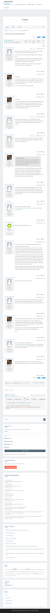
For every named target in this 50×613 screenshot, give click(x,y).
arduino (11, 569)
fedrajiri (9, 284)
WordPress (27, 610)
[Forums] (5, 30)
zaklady (39, 573)
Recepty (7, 447)
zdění (8, 575)
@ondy (16, 51)
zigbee (10, 575)
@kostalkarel (17, 76)
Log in (6, 595)
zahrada (35, 573)
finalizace (36, 569)
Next (43, 37)
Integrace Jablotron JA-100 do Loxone (21, 530)
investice (43, 569)
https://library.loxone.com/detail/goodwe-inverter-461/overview (27, 248)
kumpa (6, 201)
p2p (23, 571)
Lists (6, 435)
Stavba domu (8, 438)
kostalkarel (9, 54)
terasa (18, 573)
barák (14, 569)
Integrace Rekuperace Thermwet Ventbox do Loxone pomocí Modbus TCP (22, 546)
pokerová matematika (38, 571)
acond (6, 569)
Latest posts (20, 26)
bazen (18, 569)
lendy (9, 571)
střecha (11, 573)
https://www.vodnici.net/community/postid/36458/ (24, 344)
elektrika (31, 569)
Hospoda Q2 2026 (28, 402)
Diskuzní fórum (7, 4)
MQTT (18, 571)
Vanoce (32, 573)
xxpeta (6, 509)
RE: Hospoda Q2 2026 (8, 480)
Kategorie (6, 7)
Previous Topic (36, 382)
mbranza (9, 191)
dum (27, 569)
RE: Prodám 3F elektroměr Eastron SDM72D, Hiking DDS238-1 (15, 507)
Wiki (12, 4)
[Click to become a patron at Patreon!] (11, 467)
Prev (39, 37)
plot (28, 571)
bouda (22, 569)
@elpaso (16, 119)
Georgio (6, 505)
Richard (6, 487)
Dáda (10, 229)
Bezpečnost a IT (9, 444)
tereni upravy (22, 573)
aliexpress (8, 569)
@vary (16, 206)
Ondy (10, 346)
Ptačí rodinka (12, 532)
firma (39, 569)
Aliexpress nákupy (31, 4)
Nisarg (36, 610)
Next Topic (42, 382)
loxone (11, 571)
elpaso (9, 80)
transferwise (27, 573)
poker (33, 571)
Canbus (6, 518)
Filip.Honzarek (7, 500)
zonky (12, 575)
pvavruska (13, 42)
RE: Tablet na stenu (8, 498)
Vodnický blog (8, 1)
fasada (34, 569)
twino (30, 573)
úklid (14, 575)
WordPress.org (8, 603)
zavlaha (6, 575)
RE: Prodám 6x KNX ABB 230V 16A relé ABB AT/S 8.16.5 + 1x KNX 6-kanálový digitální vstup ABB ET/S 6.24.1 (23, 511)
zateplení (41, 573)
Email (6, 431)
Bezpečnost (39, 4)
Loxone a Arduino (9, 441)
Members (13, 26)
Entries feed (8, 598)
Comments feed (8, 600)
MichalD (9, 248)
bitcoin (20, 569)
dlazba (24, 569)
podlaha (30, 571)
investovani (6, 571)
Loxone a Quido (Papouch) (20, 4)
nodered (20, 571)
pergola (25, 571)
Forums (7, 26)
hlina (41, 569)
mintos (15, 571)
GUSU (17, 402)
